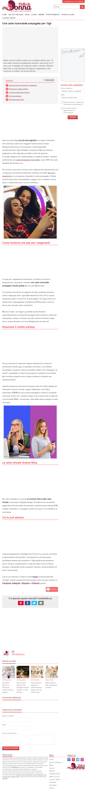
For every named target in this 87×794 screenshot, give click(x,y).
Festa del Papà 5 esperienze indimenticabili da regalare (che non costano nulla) (36, 687)
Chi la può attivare (15, 96)
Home (4, 15)
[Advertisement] (30, 43)
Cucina (34, 15)
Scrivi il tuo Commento (9, 733)
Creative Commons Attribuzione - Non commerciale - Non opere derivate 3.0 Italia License (24, 775)
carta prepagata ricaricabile (28, 160)
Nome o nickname (8, 716)
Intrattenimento (53, 15)
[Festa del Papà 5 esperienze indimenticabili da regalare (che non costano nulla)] (37, 672)
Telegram (77, 759)
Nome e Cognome (66, 88)
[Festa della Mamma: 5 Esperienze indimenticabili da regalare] (8, 672)
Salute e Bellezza (15, 15)
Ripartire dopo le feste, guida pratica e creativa (51, 685)
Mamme (41, 15)
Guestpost (53, 785)
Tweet (34, 603)
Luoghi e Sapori (8, 18)
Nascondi (50, 80)
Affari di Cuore (68, 15)
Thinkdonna (18, 654)
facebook (27, 603)
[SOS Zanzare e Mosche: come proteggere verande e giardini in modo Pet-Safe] (23, 672)
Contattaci (80, 1)
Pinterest (73, 759)
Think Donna (77, 766)
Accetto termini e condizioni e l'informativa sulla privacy (73, 103)
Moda (27, 15)
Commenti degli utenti (16, 100)
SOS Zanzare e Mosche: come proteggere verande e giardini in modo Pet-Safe (23, 687)
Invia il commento (11, 748)
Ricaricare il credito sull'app (18, 89)
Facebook (68, 759)
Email (4, 725)
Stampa (54, 589)
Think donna (17, 6)
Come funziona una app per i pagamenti (23, 85)
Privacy (51, 788)
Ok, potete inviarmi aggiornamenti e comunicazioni (69, 110)
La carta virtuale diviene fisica (19, 92)
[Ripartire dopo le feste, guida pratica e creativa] (51, 672)
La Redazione (68, 1)
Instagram (82, 759)
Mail (41, 603)
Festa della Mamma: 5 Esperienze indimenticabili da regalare (7, 687)
